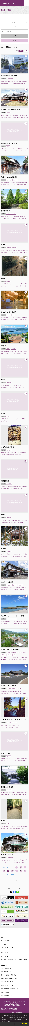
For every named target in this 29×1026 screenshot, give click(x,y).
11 (20, 867)
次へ (8, 874)
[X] (11, 892)
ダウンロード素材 (6, 940)
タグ (14, 26)
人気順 (20, 50)
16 (16, 870)
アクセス (3, 944)
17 (20, 870)
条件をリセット (14, 35)
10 (16, 867)
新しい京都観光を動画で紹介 (9, 975)
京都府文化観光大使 (6, 995)
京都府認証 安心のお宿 (7, 981)
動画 (2, 937)
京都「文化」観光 (6, 968)
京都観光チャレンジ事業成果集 (9, 988)
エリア (14, 17)
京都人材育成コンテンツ (7, 985)
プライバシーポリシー (7, 947)
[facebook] (14, 892)
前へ (8, 867)
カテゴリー (14, 22)
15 (12, 870)
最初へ (4, 867)
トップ (11, 880)
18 (24, 870)
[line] (17, 892)
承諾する (24, 1023)
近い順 (25, 50)
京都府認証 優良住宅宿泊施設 (9, 978)
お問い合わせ (4, 952)
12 (24, 867)
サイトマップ (4, 956)
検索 (14, 40)
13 (4, 870)
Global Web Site (5, 992)
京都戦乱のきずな (6, 971)
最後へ (12, 874)
